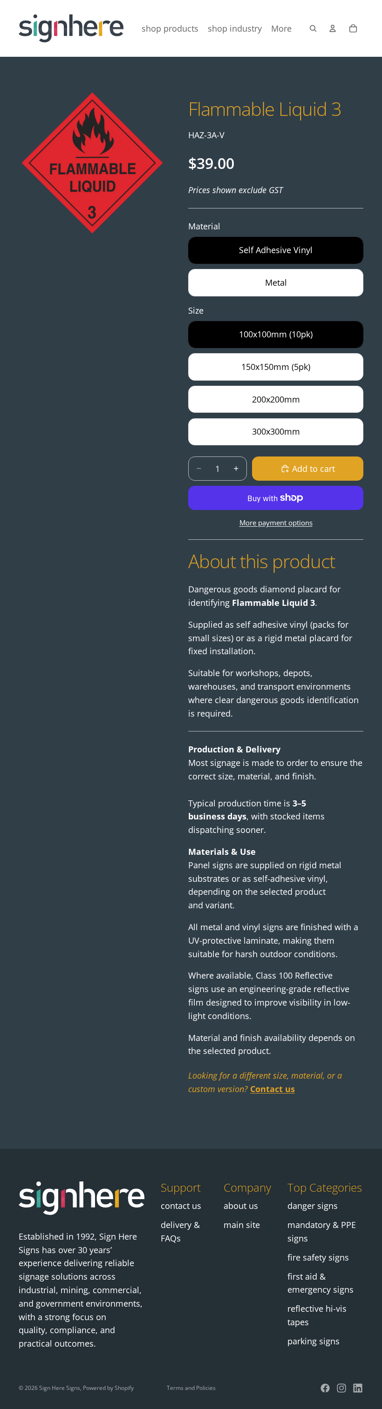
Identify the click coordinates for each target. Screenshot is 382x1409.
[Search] (313, 28)
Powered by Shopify (108, 1388)
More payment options (276, 522)
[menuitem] (281, 28)
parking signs (313, 1341)
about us (241, 1205)
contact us (181, 1205)
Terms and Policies (191, 1388)
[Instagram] (341, 1388)
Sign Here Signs (59, 1388)
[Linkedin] (357, 1388)
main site (242, 1224)
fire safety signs (318, 1257)
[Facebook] (325, 1388)
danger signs (312, 1205)
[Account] (332, 28)
